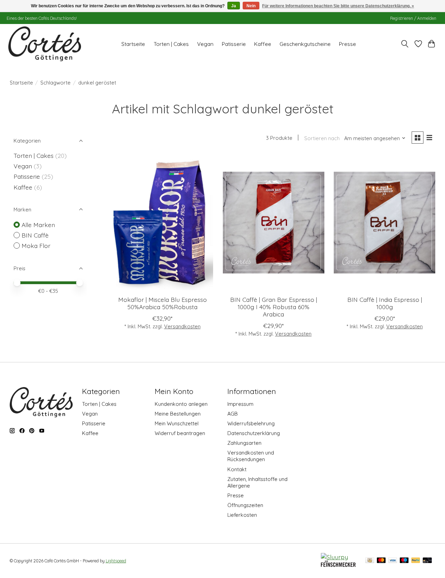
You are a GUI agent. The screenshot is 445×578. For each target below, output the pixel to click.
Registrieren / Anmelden (413, 18)
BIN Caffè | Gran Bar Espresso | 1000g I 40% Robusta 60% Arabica (273, 307)
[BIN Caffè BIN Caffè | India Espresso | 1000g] (384, 222)
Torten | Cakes (171, 44)
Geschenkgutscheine (305, 44)
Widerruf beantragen (180, 433)
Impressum (240, 404)
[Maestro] (404, 560)
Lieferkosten (242, 515)
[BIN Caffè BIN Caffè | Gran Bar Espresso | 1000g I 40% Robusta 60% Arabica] (273, 222)
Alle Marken (38, 224)
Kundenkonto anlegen (181, 404)
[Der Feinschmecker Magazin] (338, 564)
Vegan (205, 44)
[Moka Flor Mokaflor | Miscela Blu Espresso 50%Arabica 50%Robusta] (162, 222)
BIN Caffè (35, 235)
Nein (251, 5)
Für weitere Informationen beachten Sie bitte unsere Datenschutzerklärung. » (338, 5)
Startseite (133, 44)
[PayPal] (415, 560)
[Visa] (392, 560)
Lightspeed (116, 560)
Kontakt (236, 469)
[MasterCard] (381, 560)
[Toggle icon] (404, 44)
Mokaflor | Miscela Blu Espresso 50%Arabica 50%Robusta (162, 303)
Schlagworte (55, 82)
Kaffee (262, 44)
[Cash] (369, 560)
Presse (347, 44)
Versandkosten (182, 326)
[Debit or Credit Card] (427, 560)
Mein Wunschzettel (177, 423)
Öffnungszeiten (245, 505)
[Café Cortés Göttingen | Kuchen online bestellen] (44, 43)
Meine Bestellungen (178, 413)
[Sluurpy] (334, 557)
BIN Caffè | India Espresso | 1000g (384, 303)
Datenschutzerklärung (253, 433)
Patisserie (234, 44)
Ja (233, 5)
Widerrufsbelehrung (251, 423)
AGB (232, 413)
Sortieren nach (322, 138)
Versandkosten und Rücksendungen (250, 456)
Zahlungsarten (244, 443)
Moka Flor (36, 245)
